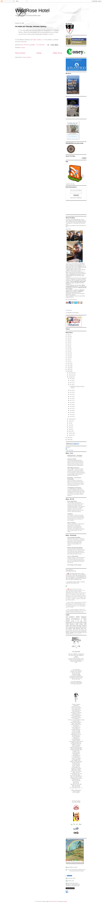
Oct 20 (71, 398)
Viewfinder (70, 513)
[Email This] (51, 45)
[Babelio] (81, 302)
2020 (68, 347)
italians (78, 628)
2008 (68, 371)
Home (39, 53)
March (70, 431)
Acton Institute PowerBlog (73, 537)
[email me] (67, 302)
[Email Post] (48, 44)
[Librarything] (78, 302)
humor (76, 630)
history (81, 624)
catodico (36, 39)
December (71, 372)
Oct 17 (71, 400)
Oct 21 (71, 396)
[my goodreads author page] (72, 302)
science (74, 631)
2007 (68, 437)
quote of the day (76, 621)
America (72, 624)
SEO (79, 884)
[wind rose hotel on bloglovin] (73, 444)
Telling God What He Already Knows (75, 548)
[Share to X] (54, 45)
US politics (70, 617)
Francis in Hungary (71, 480)
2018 (68, 351)
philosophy (69, 622)
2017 (68, 353)
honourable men (80, 632)
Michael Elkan (54, 901)
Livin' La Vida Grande (72, 556)
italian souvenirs (74, 633)
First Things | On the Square (74, 564)
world (77, 622)
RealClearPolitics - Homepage (74, 455)
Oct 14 (71, 404)
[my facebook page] (70, 302)
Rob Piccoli (68, 447)
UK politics (69, 628)
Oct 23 (71, 392)
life (79, 633)
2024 (68, 339)
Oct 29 (71, 378)
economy (71, 627)
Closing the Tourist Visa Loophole (74, 456)
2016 (68, 355)
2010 (68, 367)
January (71, 435)
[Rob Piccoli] (66, 449)
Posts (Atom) (27, 57)
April (70, 429)
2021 (68, 345)
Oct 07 (71, 408)
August (70, 421)
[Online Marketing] (72, 883)
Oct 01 (71, 416)
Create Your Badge (69, 450)
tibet (77, 627)
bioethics (68, 631)
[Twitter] (75, 302)
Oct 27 (71, 382)
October (71, 377)
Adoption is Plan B (71, 557)
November (71, 375)
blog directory (76, 885)
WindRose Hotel (32, 10)
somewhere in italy (78, 619)
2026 (68, 334)
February (71, 433)
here (83, 225)
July (70, 423)
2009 (68, 369)
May (70, 427)
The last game (70, 515)
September (71, 419)
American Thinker (71, 459)
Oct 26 (71, 384)
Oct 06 (71, 410)
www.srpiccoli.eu (69, 297)
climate (67, 633)
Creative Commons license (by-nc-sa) (75, 582)
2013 (68, 361)
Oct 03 (71, 412)
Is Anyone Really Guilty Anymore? (74, 460)
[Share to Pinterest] (57, 45)
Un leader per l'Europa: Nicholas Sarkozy (30, 26)
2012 (68, 363)
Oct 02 (71, 414)
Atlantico (81, 291)
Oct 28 (71, 380)
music (67, 625)
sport (79, 631)
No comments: (40, 44)
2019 (68, 349)
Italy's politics (82, 625)
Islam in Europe (71, 522)
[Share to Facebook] (56, 45)
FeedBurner (79, 197)
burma (82, 630)
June (70, 425)
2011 (68, 365)
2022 (68, 343)
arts (83, 627)
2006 (68, 439)
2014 (68, 359)
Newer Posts (20, 53)
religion (83, 617)
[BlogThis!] (53, 45)
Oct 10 (71, 406)
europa (23, 47)
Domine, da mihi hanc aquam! (74, 547)
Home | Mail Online (72, 501)
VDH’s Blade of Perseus (73, 467)
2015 (68, 357)
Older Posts (57, 53)
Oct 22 (71, 394)
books (74, 625)
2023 (68, 341)
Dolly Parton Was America (73, 538)
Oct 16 (71, 402)
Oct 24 (71, 390)
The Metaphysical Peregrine (72, 312)
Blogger (65, 901)
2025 (68, 336)
